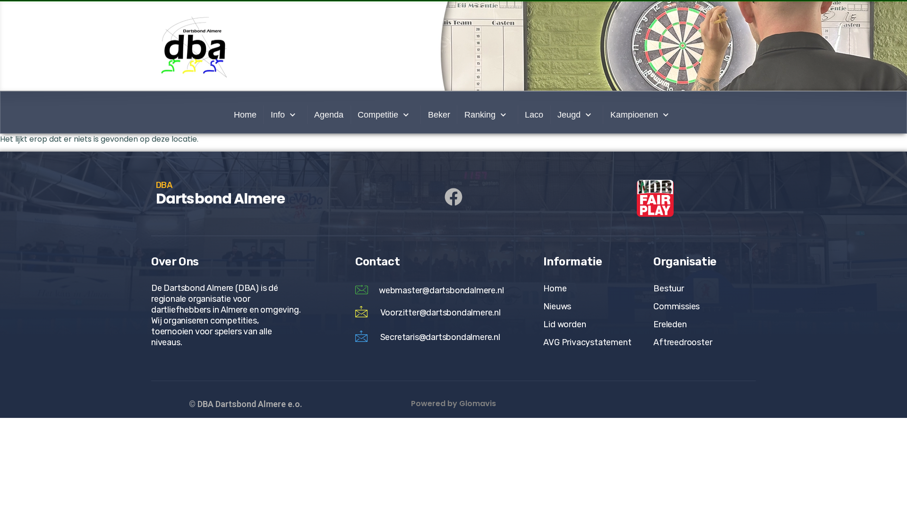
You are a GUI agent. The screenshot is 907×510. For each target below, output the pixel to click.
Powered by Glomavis (453, 403)
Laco (534, 114)
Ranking (480, 114)
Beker (439, 114)
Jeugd (569, 114)
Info (278, 114)
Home (245, 114)
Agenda (328, 114)
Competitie (378, 114)
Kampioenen (634, 114)
